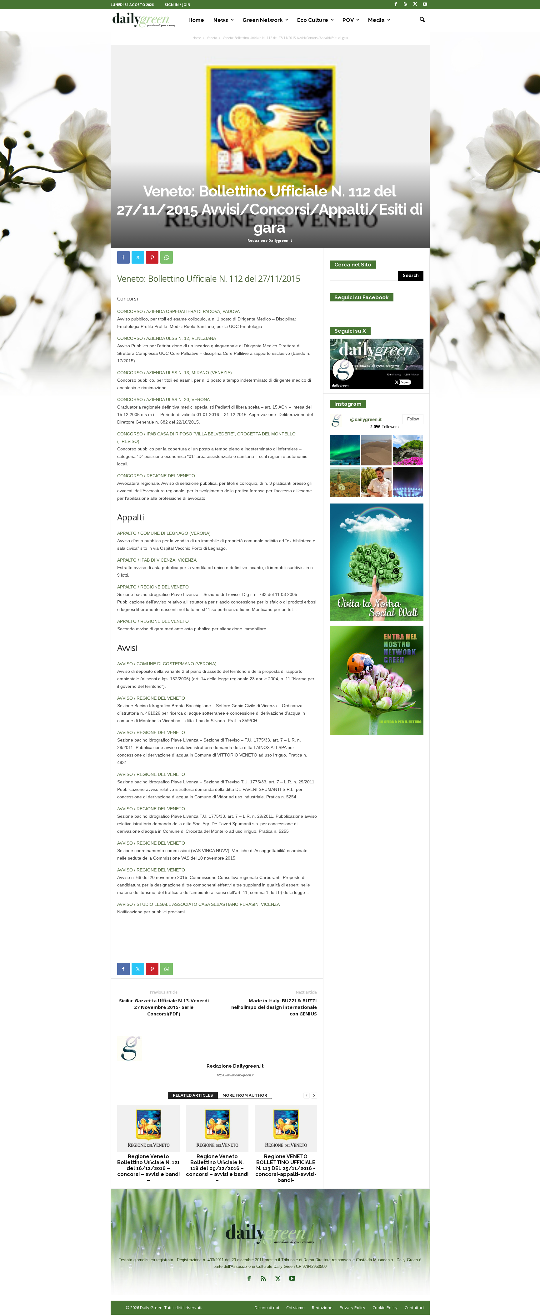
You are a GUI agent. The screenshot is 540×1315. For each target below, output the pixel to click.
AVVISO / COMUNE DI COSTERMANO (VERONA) (167, 663)
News (220, 20)
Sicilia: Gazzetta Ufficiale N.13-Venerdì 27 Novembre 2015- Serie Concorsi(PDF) (164, 1007)
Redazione (322, 1307)
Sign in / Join (177, 4)
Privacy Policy (352, 1307)
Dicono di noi (267, 1307)
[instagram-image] (345, 450)
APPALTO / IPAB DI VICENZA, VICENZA (157, 560)
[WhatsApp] (166, 257)
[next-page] (314, 1095)
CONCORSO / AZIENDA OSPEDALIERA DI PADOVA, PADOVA (178, 311)
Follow (413, 419)
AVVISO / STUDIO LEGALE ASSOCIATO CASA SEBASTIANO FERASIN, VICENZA (198, 904)
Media (376, 20)
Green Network (262, 20)
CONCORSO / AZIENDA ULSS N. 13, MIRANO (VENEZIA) (174, 372)
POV (348, 20)
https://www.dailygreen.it (235, 1075)
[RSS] (405, 4)
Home (196, 20)
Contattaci (414, 1307)
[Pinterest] (152, 257)
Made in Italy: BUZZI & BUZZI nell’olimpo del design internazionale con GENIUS (274, 1007)
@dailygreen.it (366, 419)
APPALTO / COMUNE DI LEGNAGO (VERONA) (164, 533)
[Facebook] (396, 4)
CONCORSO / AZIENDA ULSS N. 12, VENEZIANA (166, 338)
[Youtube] (425, 4)
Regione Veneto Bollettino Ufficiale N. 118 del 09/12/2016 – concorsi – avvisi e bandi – (217, 1168)
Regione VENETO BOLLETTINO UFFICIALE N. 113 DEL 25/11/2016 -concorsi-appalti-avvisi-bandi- (286, 1168)
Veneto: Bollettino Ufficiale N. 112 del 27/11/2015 (208, 278)
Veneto (212, 38)
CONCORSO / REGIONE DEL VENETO (156, 475)
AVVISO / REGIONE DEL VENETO (151, 698)
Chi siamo (295, 1307)
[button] (420, 20)
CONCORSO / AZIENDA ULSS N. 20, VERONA (163, 399)
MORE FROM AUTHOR (244, 1095)
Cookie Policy (385, 1307)
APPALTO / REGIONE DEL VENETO (153, 586)
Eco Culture (312, 20)
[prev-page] (306, 1095)
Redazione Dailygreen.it (270, 240)
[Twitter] (415, 4)
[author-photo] (217, 1048)
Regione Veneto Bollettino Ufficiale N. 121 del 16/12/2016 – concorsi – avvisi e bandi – (148, 1168)
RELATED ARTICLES (193, 1095)
